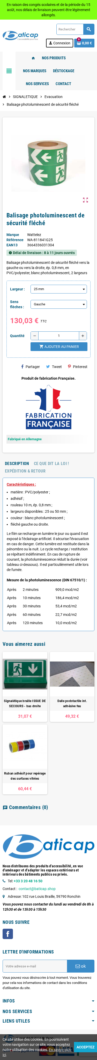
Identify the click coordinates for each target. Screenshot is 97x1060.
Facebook (8, 934)
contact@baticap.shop (37, 889)
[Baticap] (21, 35)
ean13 (12, 245)
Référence (15, 240)
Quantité (17, 336)
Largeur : (17, 289)
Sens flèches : (17, 304)
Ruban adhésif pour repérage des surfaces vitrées (25, 776)
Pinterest (80, 367)
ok (83, 966)
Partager (33, 367)
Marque (12, 235)
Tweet (57, 367)
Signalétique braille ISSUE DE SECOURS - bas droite (25, 703)
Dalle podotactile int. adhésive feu (72, 703)
